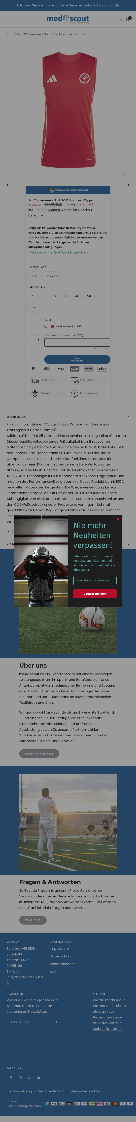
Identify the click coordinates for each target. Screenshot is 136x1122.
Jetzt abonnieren (95, 593)
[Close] (118, 519)
